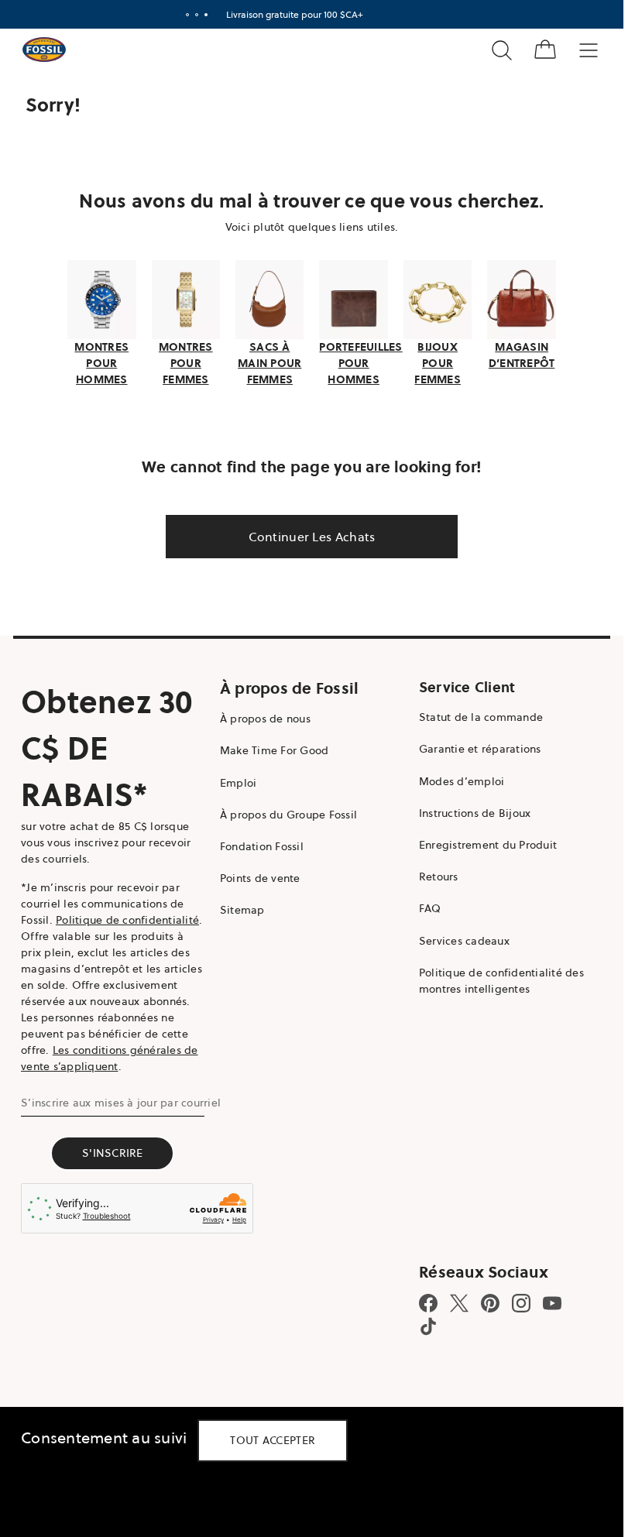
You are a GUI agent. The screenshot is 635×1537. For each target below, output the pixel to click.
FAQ (430, 908)
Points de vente (260, 878)
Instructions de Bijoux (475, 813)
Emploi (238, 783)
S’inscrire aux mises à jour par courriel (121, 1102)
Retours (438, 876)
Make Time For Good (274, 750)
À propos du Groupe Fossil (288, 814)
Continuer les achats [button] (312, 536)
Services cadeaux (464, 941)
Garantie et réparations (480, 748)
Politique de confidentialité (127, 920)
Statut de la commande (481, 717)
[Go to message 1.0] (187, 14)
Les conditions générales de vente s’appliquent (109, 1058)
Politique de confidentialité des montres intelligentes (501, 981)
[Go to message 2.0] (196, 14)
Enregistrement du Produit (488, 845)
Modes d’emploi (462, 781)
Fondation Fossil (262, 846)
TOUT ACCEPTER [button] (272, 1440)
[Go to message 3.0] (206, 14)
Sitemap (242, 910)
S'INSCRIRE (112, 1153)
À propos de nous (265, 718)
